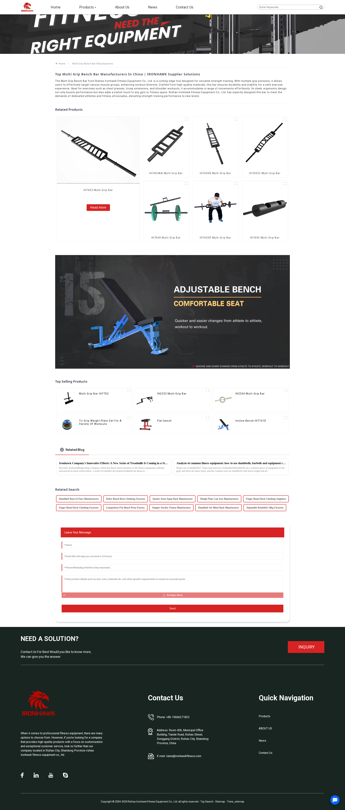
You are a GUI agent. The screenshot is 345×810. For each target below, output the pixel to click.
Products (264, 716)
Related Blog (75, 450)
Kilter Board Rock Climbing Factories (125, 499)
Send (173, 608)
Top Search (207, 801)
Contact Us (265, 753)
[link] (39, 703)
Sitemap (220, 801)
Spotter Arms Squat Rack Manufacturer (173, 499)
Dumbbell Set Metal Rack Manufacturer (218, 507)
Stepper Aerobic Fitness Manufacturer (171, 507)
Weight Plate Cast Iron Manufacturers (219, 499)
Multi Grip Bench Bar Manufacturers (92, 63)
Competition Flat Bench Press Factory (125, 507)
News (262, 740)
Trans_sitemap (235, 801)
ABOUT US (265, 728)
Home (62, 63)
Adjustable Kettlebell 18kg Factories (264, 507)
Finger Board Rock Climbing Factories (78, 507)
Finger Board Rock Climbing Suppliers (266, 499)
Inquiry (306, 647)
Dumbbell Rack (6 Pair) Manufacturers (79, 499)
